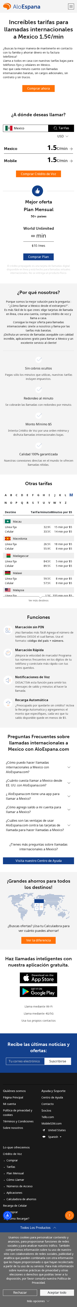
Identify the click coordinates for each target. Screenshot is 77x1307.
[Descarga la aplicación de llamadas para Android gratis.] (38, 991)
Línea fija (11, 527)
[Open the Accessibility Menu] (7, 1215)
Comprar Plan (38, 257)
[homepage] (35, 6)
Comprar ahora (38, 88)
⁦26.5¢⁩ (47, 544)
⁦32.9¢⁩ (47, 527)
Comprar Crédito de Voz (38, 174)
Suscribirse (57, 1061)
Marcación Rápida (29, 650)
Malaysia (18, 590)
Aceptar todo (57, 1292)
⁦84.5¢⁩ (47, 561)
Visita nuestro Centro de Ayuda (39, 861)
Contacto (47, 1104)
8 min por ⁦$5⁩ (64, 548)
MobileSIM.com (51, 1123)
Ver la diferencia (38, 940)
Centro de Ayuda (52, 1097)
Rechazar (20, 1292)
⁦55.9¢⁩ (47, 548)
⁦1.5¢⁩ (48, 595)
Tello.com (47, 1117)
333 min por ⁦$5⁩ (62, 595)
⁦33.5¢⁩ (47, 531)
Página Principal (13, 1097)
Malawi (17, 573)
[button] (71, 6)
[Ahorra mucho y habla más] (38, 906)
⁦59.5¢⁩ (47, 578)
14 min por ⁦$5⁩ (63, 531)
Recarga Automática (31, 700)
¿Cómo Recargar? (18, 1218)
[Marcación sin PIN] (8, 630)
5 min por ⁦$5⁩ (64, 561)
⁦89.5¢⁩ (47, 566)
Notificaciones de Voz (32, 677)
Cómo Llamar (15, 1180)
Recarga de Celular (15, 1205)
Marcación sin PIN (29, 627)
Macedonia (20, 538)
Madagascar (21, 556)
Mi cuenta (9, 1104)
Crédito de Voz (12, 1154)
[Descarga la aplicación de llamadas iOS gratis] (38, 977)
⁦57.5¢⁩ (47, 583)
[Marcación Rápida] (8, 653)
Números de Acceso (20, 1186)
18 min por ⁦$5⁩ (63, 544)
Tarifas (11, 1167)
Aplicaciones (14, 1192)
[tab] (5, 495)
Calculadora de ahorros (21, 1199)
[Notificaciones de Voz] (8, 680)
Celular (9, 531)
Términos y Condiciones (18, 1121)
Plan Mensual (15, 1173)
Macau (17, 521)
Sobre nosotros (13, 1128)
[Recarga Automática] (8, 703)
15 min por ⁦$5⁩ (63, 527)
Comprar (12, 1160)
